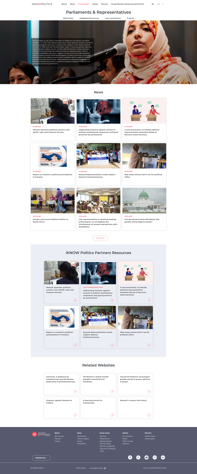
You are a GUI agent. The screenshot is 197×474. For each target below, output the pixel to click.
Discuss (104, 4)
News (72, 4)
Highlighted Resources (89, 18)
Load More (100, 238)
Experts (57, 441)
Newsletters (81, 444)
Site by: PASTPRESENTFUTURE (154, 468)
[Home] (42, 4)
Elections (103, 436)
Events (79, 441)
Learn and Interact (113, 18)
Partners (58, 439)
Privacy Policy (81, 468)
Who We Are (59, 436)
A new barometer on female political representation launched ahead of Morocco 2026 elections (141, 132)
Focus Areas (83, 4)
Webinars (125, 444)
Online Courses (127, 441)
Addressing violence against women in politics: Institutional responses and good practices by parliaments (98, 132)
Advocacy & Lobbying (107, 449)
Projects (130, 18)
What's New (68, 18)
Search (152, 4)
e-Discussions (150, 439)
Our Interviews (127, 436)
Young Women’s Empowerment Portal (127, 4)
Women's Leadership (107, 446)
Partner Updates (83, 439)
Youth (102, 451)
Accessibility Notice (97, 468)
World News (81, 436)
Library (95, 4)
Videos (124, 439)
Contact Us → (41, 458)
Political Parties (105, 444)
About (64, 4)
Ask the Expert (150, 436)
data (40, 43)
